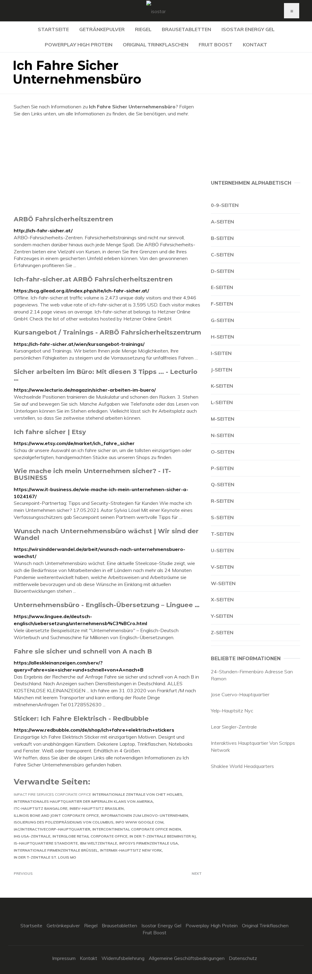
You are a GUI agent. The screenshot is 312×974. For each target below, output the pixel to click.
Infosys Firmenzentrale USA (148, 843)
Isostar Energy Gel (248, 29)
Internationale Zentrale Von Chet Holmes (137, 794)
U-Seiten (222, 550)
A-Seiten (222, 222)
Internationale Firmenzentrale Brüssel (56, 850)
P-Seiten (222, 468)
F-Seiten (222, 304)
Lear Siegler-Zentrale (234, 727)
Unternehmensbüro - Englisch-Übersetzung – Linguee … (107, 605)
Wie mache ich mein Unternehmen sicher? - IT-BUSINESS (92, 474)
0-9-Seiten (225, 205)
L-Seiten (222, 402)
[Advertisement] (108, 166)
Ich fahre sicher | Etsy (50, 432)
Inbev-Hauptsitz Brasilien (96, 808)
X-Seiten (222, 599)
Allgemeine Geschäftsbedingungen (187, 958)
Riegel (143, 29)
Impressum (64, 958)
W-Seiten (223, 583)
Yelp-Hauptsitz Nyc (232, 711)
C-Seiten (222, 255)
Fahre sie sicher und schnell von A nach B (83, 651)
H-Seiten (222, 337)
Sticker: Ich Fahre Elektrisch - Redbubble (81, 718)
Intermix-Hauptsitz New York (131, 850)
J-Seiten (221, 370)
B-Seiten (222, 238)
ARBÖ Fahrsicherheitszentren (63, 219)
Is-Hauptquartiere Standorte (46, 843)
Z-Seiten (222, 632)
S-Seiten (222, 517)
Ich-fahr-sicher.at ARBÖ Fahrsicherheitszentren (93, 279)
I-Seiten (221, 353)
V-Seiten (222, 567)
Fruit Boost (215, 45)
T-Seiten (222, 534)
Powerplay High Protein (78, 45)
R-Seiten (222, 501)
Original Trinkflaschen (155, 45)
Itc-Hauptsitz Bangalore (40, 808)
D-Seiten (222, 271)
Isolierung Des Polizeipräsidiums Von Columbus (63, 822)
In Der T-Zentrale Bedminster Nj (162, 836)
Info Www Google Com (139, 822)
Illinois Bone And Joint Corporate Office (56, 815)
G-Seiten (222, 320)
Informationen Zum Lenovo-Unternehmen (144, 815)
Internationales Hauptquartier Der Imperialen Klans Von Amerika (83, 801)
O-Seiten (222, 452)
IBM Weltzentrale (98, 843)
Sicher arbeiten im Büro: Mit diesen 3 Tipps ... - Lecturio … (105, 375)
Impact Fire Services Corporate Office (52, 794)
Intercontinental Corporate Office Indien (136, 829)
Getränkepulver (102, 29)
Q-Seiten (222, 484)
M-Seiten (222, 419)
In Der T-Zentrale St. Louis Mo (45, 857)
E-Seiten (222, 287)
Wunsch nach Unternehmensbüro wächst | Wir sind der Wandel (106, 534)
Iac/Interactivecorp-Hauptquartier (52, 829)
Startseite (53, 29)
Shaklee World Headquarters (242, 766)
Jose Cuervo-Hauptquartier (240, 694)
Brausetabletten (186, 29)
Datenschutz (243, 958)
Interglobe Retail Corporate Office (89, 836)
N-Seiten (222, 435)
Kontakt (255, 45)
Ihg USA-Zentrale (32, 836)
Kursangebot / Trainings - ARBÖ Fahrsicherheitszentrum (107, 332)
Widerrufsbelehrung (122, 958)
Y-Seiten (222, 616)
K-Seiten (222, 386)
